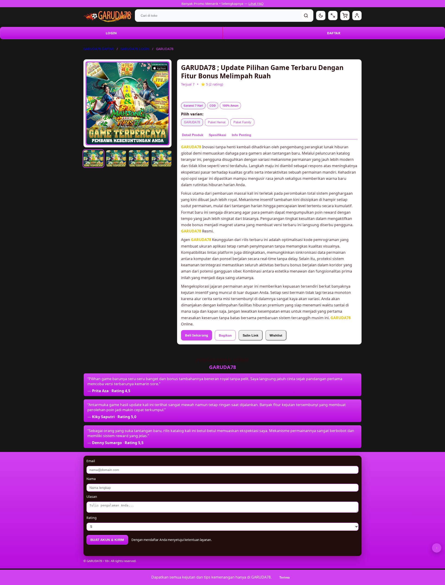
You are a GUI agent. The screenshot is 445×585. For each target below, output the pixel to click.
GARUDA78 (192, 122)
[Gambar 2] (116, 158)
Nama (91, 479)
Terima (284, 577)
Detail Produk (192, 135)
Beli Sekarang (196, 335)
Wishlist (276, 335)
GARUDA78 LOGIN (135, 49)
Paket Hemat (217, 122)
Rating (91, 517)
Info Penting (241, 135)
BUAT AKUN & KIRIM (107, 540)
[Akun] (357, 15)
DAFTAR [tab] (333, 33)
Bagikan (225, 335)
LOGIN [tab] (111, 33)
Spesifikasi (217, 135)
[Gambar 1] (93, 158)
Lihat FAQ (256, 3)
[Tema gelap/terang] (320, 15)
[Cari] (306, 15)
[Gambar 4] (162, 158)
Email (90, 461)
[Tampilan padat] (332, 15)
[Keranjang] (345, 15)
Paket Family (242, 122)
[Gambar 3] (139, 158)
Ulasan (91, 496)
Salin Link (250, 335)
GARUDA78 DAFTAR (98, 49)
